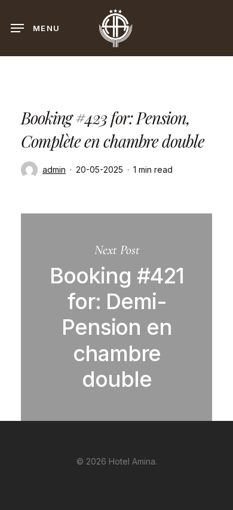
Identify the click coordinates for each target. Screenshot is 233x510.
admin (54, 169)
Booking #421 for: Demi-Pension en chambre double (116, 317)
